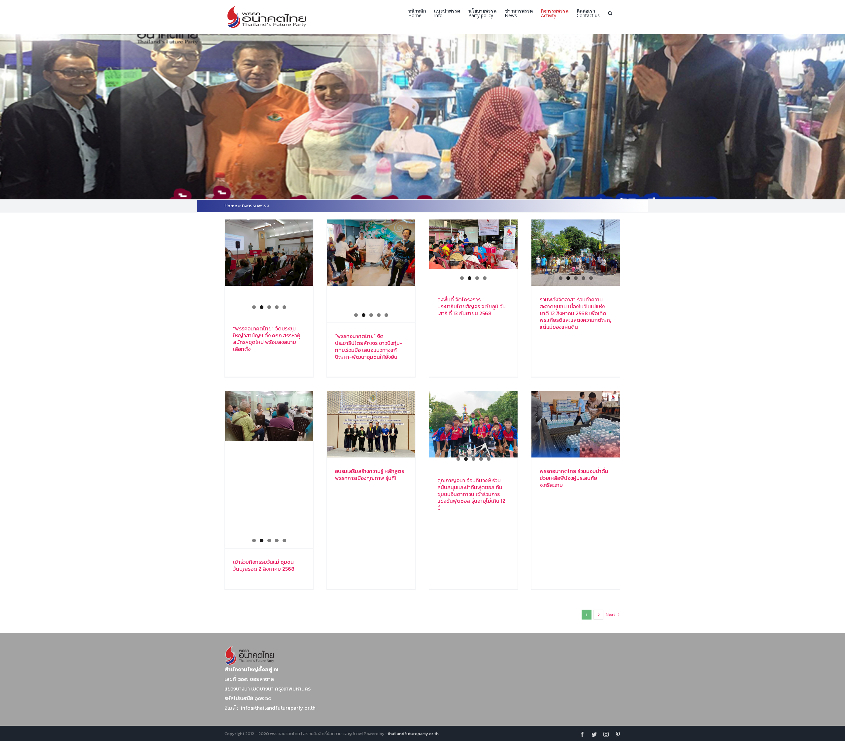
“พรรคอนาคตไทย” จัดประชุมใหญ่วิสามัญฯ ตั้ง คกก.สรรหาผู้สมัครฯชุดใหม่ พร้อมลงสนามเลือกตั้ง (266, 338)
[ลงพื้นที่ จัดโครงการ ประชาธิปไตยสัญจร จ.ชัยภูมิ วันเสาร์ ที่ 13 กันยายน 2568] (473, 244)
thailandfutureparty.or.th (413, 733)
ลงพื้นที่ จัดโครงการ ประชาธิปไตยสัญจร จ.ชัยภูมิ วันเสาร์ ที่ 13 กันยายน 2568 (471, 306)
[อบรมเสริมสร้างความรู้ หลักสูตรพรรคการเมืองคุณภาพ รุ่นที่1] (371, 424)
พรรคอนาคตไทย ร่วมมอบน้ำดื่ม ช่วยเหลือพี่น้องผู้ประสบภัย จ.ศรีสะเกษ (574, 478)
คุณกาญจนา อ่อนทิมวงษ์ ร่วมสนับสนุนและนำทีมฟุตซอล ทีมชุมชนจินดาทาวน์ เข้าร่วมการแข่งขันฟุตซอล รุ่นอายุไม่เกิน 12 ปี (471, 494)
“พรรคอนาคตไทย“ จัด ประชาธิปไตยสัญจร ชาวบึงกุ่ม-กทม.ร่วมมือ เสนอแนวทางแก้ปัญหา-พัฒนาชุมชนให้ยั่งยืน (368, 346)
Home (230, 205)
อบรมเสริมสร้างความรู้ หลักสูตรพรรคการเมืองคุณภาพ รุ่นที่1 (369, 474)
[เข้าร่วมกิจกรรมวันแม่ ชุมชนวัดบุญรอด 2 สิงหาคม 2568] (269, 416)
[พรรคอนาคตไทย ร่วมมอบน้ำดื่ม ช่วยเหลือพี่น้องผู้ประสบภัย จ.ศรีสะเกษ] (575, 424)
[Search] (610, 13)
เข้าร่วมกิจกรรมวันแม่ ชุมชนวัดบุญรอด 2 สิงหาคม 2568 (263, 565)
